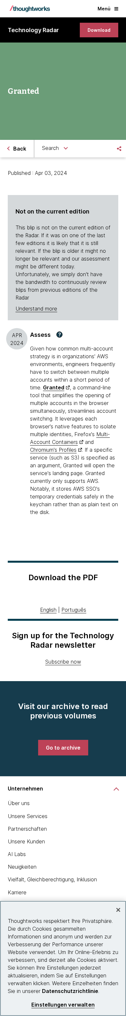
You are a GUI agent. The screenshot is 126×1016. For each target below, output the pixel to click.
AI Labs (17, 854)
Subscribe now (63, 661)
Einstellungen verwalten (63, 1005)
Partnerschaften (27, 829)
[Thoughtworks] (30, 9)
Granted (53, 387)
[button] (59, 334)
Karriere (17, 892)
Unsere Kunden (26, 841)
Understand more (36, 308)
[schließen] (118, 910)
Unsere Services (27, 816)
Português (73, 609)
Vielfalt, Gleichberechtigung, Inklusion (52, 879)
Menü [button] (104, 8)
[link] (99, 30)
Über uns (19, 803)
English (48, 609)
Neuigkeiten (22, 866)
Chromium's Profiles (53, 450)
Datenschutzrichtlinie (70, 991)
